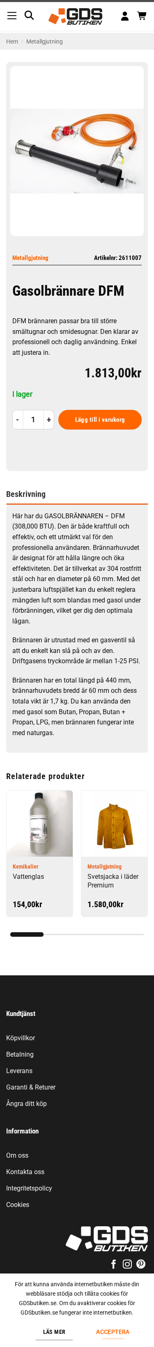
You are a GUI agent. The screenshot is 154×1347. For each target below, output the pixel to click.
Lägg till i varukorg (100, 419)
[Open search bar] (29, 15)
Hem (12, 41)
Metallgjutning (44, 41)
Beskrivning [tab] (26, 494)
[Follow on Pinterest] (140, 1265)
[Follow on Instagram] (127, 1265)
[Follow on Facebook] (113, 1265)
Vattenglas (28, 876)
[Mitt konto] (125, 16)
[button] (12, 16)
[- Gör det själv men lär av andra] (75, 16)
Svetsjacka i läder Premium (112, 881)
